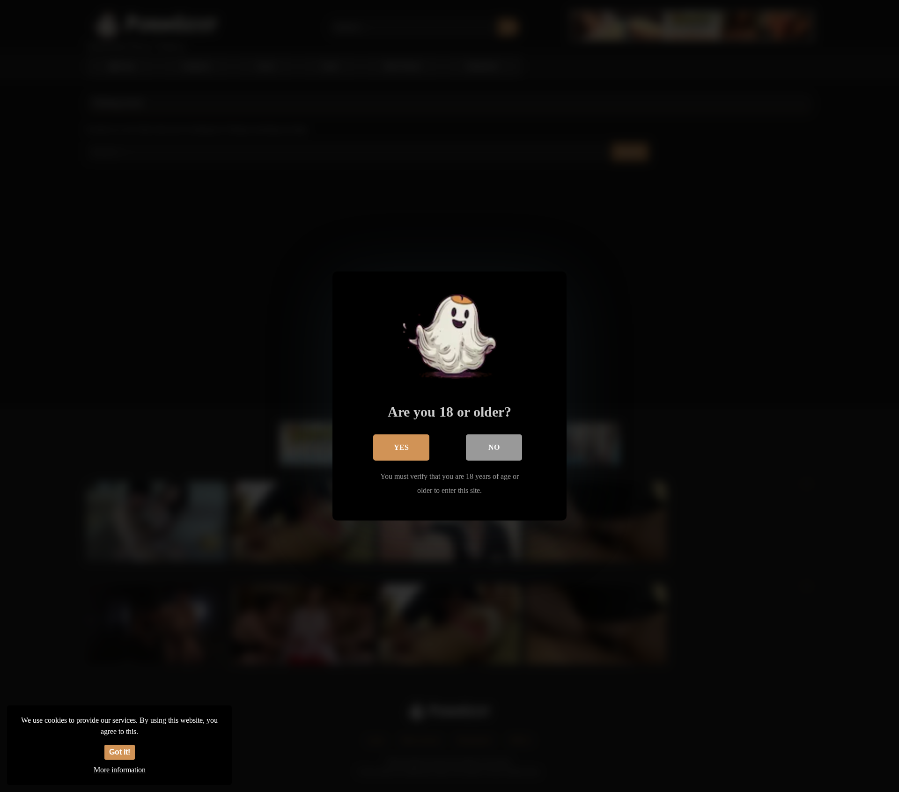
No (494, 447)
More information (120, 770)
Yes (401, 447)
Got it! (119, 752)
